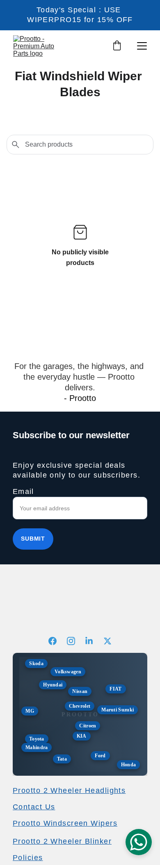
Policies (28, 858)
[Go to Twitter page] (107, 641)
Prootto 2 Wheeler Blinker (62, 841)
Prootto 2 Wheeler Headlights (69, 790)
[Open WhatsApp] (139, 842)
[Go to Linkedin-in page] (93, 641)
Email (23, 491)
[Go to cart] (117, 46)
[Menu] (142, 46)
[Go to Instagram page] (75, 641)
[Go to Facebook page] (56, 641)
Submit (33, 538)
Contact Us (34, 807)
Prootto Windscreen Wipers (65, 823)
